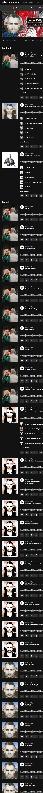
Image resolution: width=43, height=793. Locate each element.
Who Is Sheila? (31, 74)
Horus (29, 69)
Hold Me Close (31, 118)
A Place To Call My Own (34, 123)
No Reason (30, 187)
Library (37, 2)
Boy (28, 172)
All (3, 41)
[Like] (22, 97)
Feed (30, 2)
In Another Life (32, 79)
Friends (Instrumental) (34, 438)
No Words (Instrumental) (35, 434)
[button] (22, 54)
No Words (30, 128)
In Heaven (30, 138)
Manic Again (31, 167)
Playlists (35, 41)
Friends (29, 133)
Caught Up (30, 177)
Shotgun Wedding (32, 84)
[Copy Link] (36, 97)
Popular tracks (11, 41)
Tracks (20, 41)
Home (25, 2)
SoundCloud (11, 2)
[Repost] (27, 97)
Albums (27, 41)
